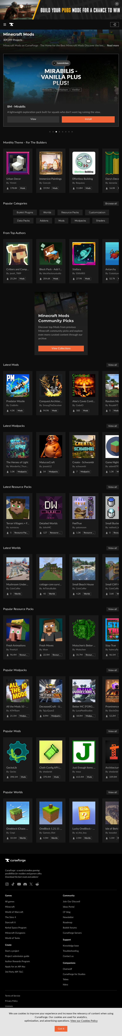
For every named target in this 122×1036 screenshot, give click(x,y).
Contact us (68, 956)
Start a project (12, 951)
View (33, 119)
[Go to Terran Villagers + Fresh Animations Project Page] (17, 515)
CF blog (66, 912)
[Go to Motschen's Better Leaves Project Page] (83, 637)
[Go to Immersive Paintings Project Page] (50, 171)
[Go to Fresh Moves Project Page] (50, 637)
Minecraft (10, 907)
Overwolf (67, 969)
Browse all (111, 203)
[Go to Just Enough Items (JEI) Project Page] (83, 759)
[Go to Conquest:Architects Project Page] (50, 393)
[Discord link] (25, 884)
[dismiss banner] (117, 4)
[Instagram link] (7, 884)
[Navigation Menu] (4, 24)
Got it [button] (61, 1028)
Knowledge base (71, 946)
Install (88, 119)
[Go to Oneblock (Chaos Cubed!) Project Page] (17, 820)
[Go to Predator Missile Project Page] (17, 393)
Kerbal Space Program (16, 928)
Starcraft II (10, 922)
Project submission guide (17, 956)
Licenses (9, 1006)
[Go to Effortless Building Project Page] (83, 171)
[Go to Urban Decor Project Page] (17, 171)
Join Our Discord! (71, 902)
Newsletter (68, 917)
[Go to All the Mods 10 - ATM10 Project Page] (17, 698)
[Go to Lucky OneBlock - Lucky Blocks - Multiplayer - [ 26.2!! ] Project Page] (83, 820)
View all (112, 365)
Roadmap (67, 922)
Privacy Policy (11, 1001)
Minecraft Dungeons (15, 933)
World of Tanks (12, 938)
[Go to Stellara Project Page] (83, 261)
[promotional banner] (61, 9)
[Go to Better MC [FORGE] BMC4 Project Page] (83, 698)
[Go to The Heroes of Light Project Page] (17, 454)
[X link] (31, 884)
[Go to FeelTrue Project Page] (83, 515)
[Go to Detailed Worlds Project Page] (50, 515)
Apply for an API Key (15, 967)
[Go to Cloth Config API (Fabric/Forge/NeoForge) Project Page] (50, 759)
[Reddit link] (37, 884)
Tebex (65, 979)
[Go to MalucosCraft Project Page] (50, 454)
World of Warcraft (14, 912)
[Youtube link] (19, 884)
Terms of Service (12, 996)
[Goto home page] (11, 24)
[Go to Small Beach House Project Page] (83, 576)
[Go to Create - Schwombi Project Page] (83, 454)
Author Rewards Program (17, 961)
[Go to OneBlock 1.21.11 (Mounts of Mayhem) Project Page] (50, 820)
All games (9, 902)
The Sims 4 (10, 917)
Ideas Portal (68, 907)
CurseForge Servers (72, 933)
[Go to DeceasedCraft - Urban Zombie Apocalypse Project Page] (50, 698)
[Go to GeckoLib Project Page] (17, 759)
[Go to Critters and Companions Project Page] (17, 261)
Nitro (65, 985)
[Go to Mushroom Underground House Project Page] (17, 576)
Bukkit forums (70, 928)
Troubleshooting (71, 951)
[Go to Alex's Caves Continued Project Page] (83, 393)
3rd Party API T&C (14, 972)
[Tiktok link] (13, 884)
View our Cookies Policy (84, 1021)
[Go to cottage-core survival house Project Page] (50, 576)
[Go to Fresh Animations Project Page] (17, 637)
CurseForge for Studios (74, 974)
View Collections (61, 348)
